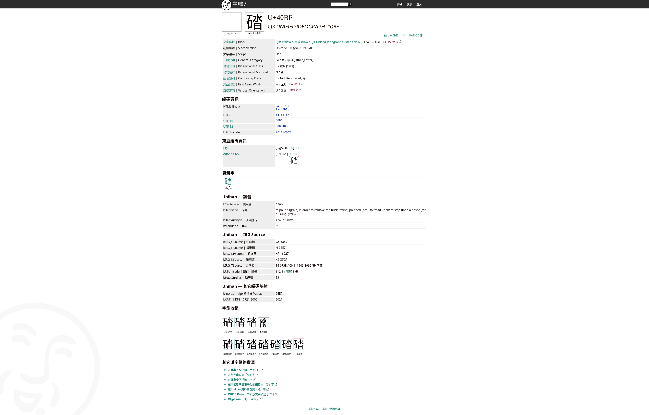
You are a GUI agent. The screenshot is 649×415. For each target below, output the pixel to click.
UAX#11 (294, 84)
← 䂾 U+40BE (389, 35)
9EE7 (298, 148)
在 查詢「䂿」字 (247, 389)
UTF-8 (227, 115)
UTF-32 (228, 126)
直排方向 (229, 90)
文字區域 (229, 42)
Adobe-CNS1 (232, 154)
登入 (419, 4)
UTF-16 (228, 121)
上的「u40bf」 (243, 399)
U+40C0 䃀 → (417, 35)
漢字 (409, 4)
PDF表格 (393, 41)
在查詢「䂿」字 (241, 374)
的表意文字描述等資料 (251, 394)
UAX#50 (293, 90)
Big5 (226, 148)
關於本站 (314, 408)
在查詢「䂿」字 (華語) (244, 370)
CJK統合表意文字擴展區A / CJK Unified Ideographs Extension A (318, 42)
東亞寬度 (229, 84)
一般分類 (229, 60)
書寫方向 (229, 66)
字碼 (399, 4)
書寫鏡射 (229, 72)
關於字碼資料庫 (331, 408)
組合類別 (229, 78)
